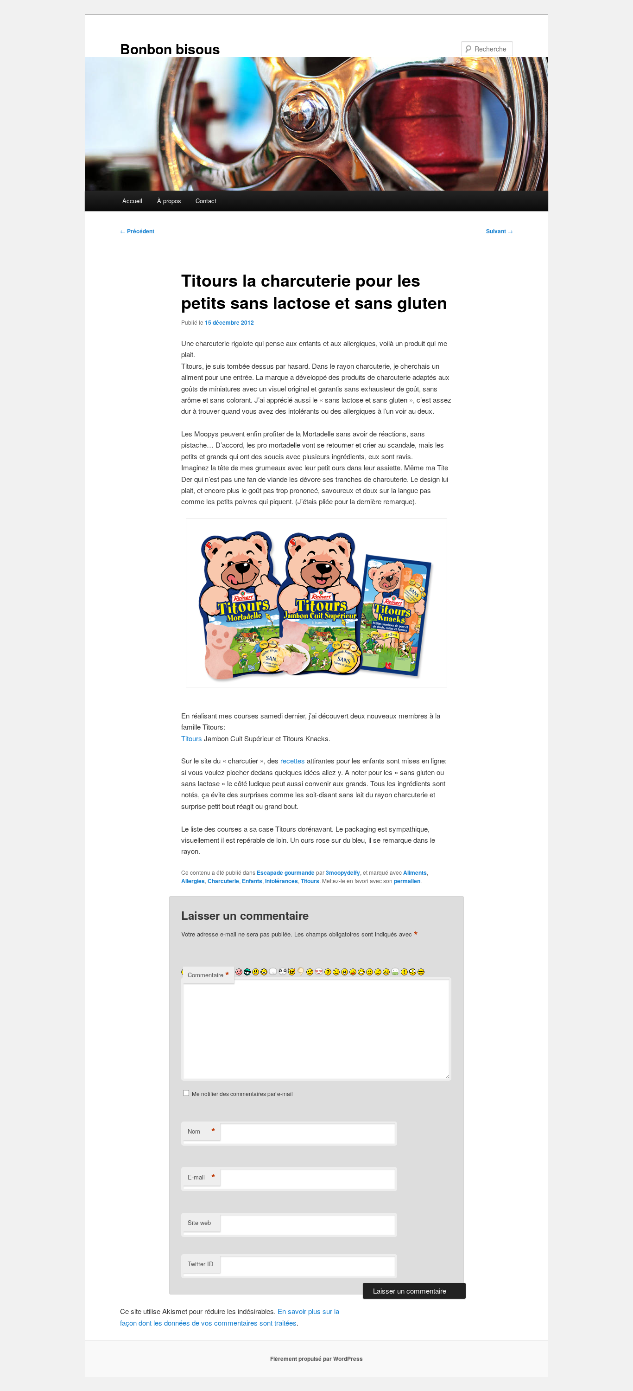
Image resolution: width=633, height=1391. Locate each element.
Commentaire (208, 975)
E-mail (201, 1177)
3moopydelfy (343, 872)
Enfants (252, 881)
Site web (199, 1222)
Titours (191, 738)
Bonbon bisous (170, 48)
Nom (201, 1131)
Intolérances (281, 881)
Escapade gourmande (286, 872)
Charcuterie (223, 881)
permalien (407, 881)
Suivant (499, 231)
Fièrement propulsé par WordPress (316, 1358)
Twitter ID (200, 1263)
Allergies (193, 881)
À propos (169, 200)
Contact (206, 200)
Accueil (132, 200)
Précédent (137, 231)
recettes (292, 760)
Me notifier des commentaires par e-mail (242, 1093)
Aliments (415, 872)
